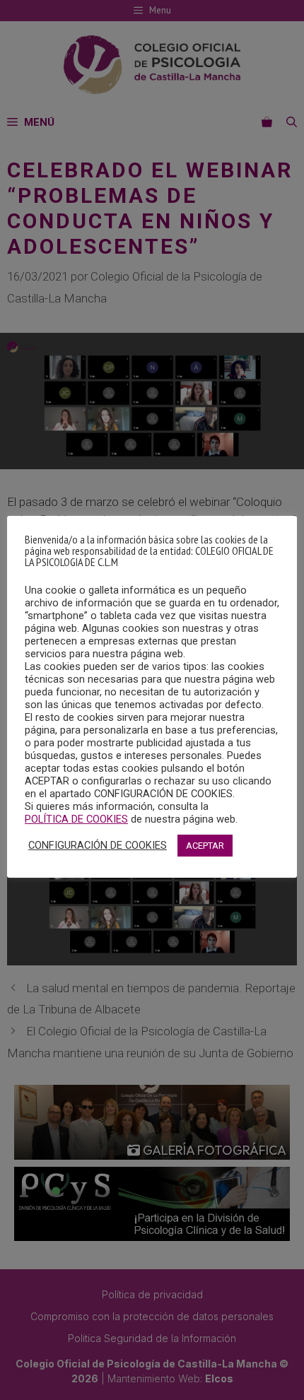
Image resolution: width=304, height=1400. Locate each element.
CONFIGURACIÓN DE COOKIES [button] (97, 845)
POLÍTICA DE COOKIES (76, 819)
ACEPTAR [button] (205, 845)
